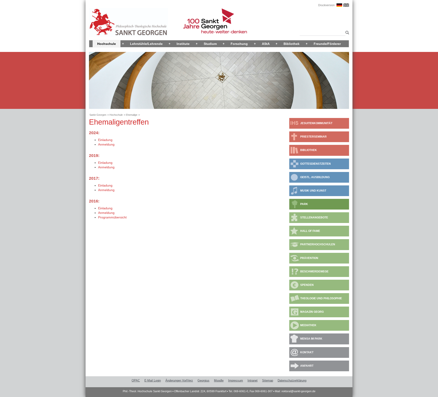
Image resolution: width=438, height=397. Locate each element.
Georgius (203, 380)
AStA (266, 44)
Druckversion (326, 5)
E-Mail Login (152, 380)
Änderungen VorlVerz (179, 380)
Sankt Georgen (97, 114)
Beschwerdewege (314, 271)
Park (304, 204)
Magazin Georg (312, 311)
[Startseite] (128, 22)
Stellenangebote (314, 217)
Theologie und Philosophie (321, 298)
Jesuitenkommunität (316, 123)
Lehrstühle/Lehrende (146, 44)
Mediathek (308, 325)
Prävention (309, 258)
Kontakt (306, 352)
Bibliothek (292, 44)
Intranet (253, 380)
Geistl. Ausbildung (315, 177)
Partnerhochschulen (317, 244)
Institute (183, 44)
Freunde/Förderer (327, 44)
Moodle (219, 380)
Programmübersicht (112, 217)
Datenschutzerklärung (292, 380)
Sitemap (267, 380)
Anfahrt (306, 365)
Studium (210, 44)
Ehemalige (131, 114)
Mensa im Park (311, 338)
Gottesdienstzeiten (315, 163)
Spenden (307, 285)
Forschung (239, 44)
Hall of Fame (310, 231)
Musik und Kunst (313, 190)
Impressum (235, 380)
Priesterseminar (313, 136)
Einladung (105, 140)
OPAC (136, 380)
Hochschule (106, 44)
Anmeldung (106, 144)
